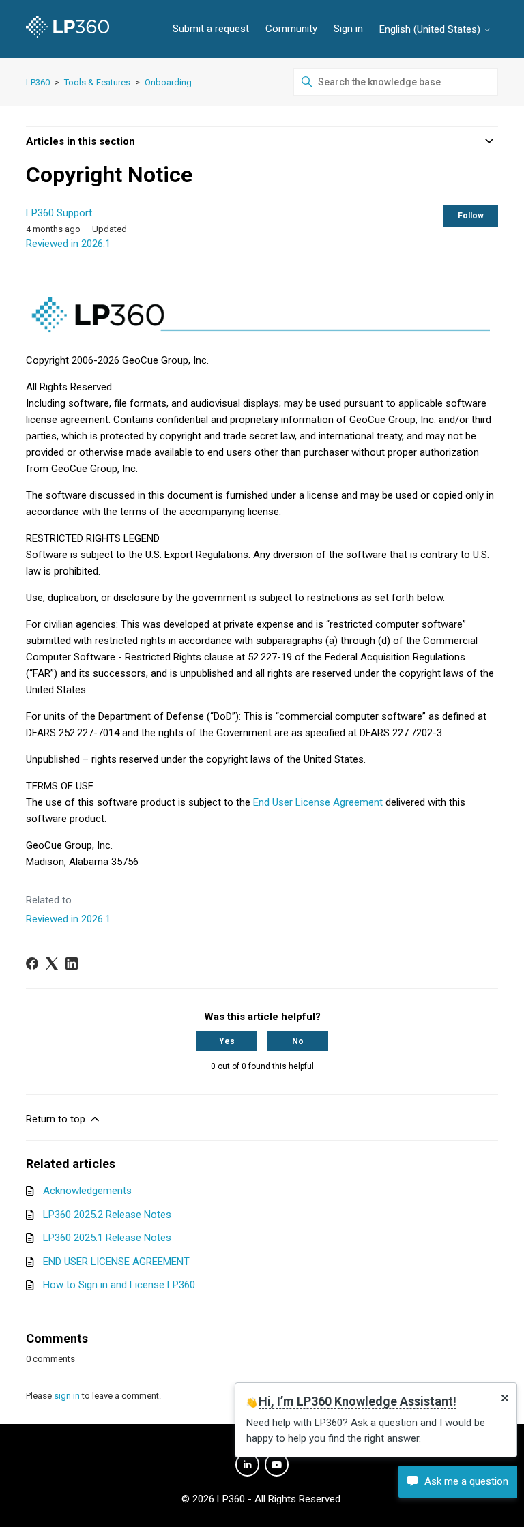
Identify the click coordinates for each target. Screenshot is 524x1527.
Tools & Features (97, 82)
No (298, 1041)
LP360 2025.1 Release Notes (107, 1238)
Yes (227, 1041)
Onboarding (168, 82)
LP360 (38, 82)
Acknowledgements (87, 1190)
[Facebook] (32, 963)
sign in (67, 1396)
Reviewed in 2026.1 (68, 243)
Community (291, 29)
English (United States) (431, 29)
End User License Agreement (318, 802)
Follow (471, 215)
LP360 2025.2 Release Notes (107, 1214)
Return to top (57, 1119)
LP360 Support (59, 213)
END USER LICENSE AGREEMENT (116, 1261)
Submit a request (211, 29)
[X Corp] (52, 963)
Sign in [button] (348, 29)
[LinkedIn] (72, 963)
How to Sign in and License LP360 (119, 1285)
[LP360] (67, 29)
